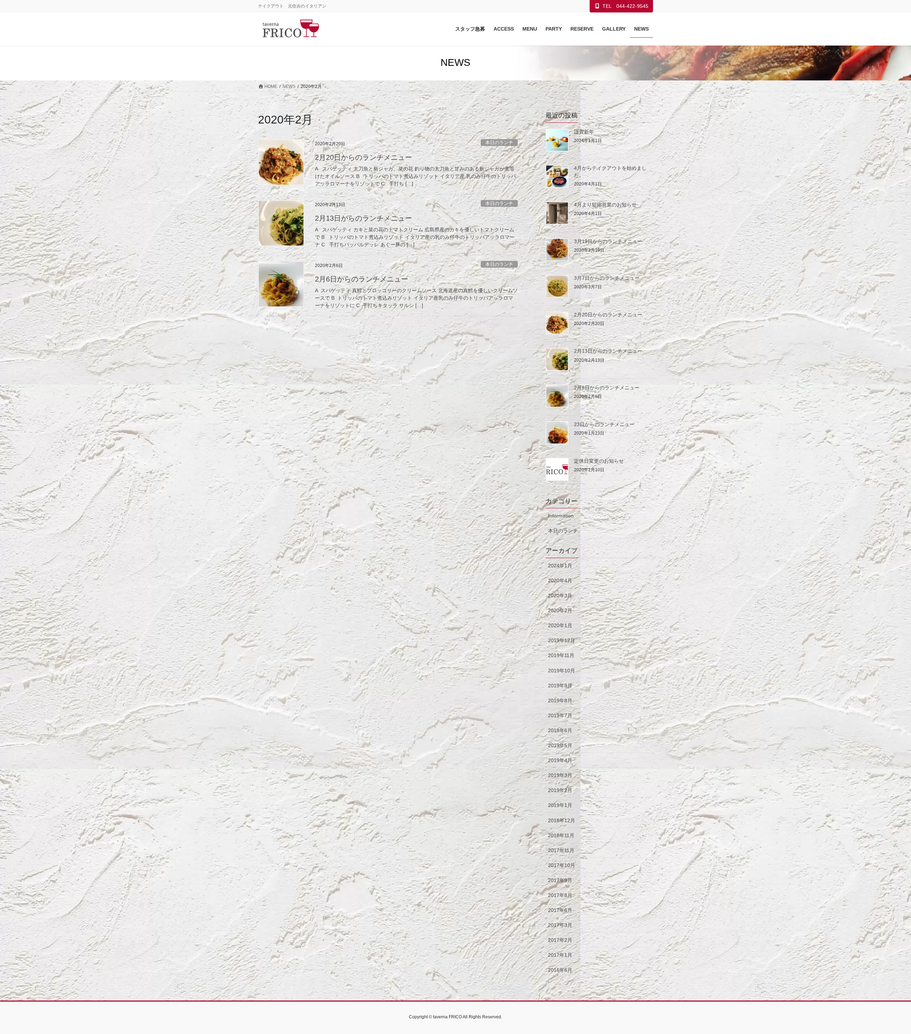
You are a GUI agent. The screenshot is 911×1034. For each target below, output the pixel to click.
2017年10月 (561, 865)
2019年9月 (560, 685)
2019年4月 (560, 760)
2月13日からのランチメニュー (363, 218)
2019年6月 (560, 730)
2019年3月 (560, 775)
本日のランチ (499, 142)
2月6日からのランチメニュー (361, 279)
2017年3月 (560, 925)
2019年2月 (560, 790)
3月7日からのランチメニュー (606, 278)
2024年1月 (560, 565)
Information (561, 516)
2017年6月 (560, 910)
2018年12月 (561, 820)
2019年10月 (561, 670)
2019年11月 (561, 655)
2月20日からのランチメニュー (363, 157)
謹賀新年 (584, 132)
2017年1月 (560, 955)
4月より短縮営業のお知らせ (605, 205)
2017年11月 (561, 850)
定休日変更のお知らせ (599, 461)
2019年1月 (560, 805)
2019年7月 (560, 715)
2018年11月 (561, 835)
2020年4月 (560, 580)
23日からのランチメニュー (604, 424)
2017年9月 (560, 880)
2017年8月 (560, 895)
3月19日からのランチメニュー (608, 241)
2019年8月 (560, 700)
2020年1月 (560, 625)
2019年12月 (561, 640)
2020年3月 (560, 595)
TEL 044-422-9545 (625, 6)
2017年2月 (560, 940)
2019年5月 (560, 745)
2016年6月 (560, 970)
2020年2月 (560, 610)
